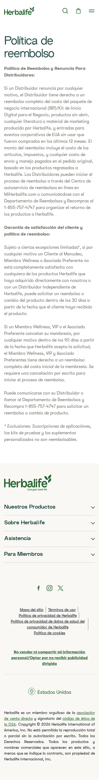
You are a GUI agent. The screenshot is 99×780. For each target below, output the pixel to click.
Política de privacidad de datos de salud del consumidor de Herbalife (48, 624)
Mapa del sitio (31, 609)
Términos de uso (62, 609)
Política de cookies (49, 633)
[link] (91, 10)
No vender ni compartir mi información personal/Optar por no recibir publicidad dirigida (49, 658)
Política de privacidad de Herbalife (48, 615)
